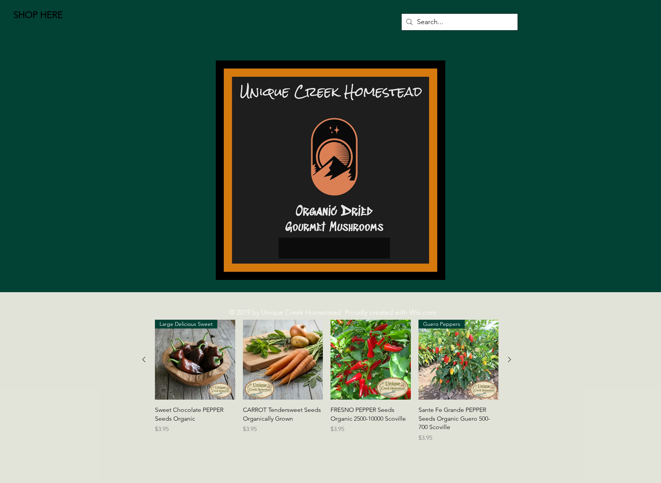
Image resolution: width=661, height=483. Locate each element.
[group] (326, 385)
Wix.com (422, 312)
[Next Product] (509, 359)
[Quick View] (283, 360)
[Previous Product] (143, 359)
